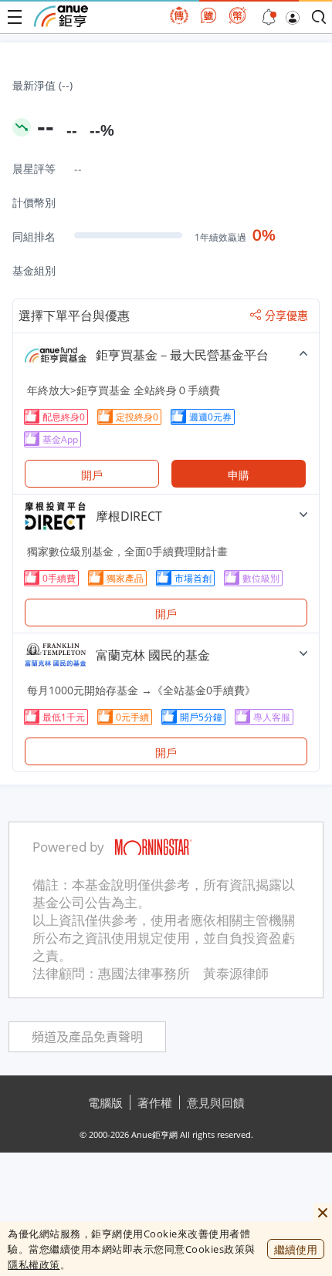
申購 (238, 475)
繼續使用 (295, 1249)
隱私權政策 (34, 1264)
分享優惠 (286, 315)
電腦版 (105, 1102)
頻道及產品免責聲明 (87, 1037)
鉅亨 (61, 16)
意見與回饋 (216, 1102)
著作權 (154, 1102)
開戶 (92, 475)
